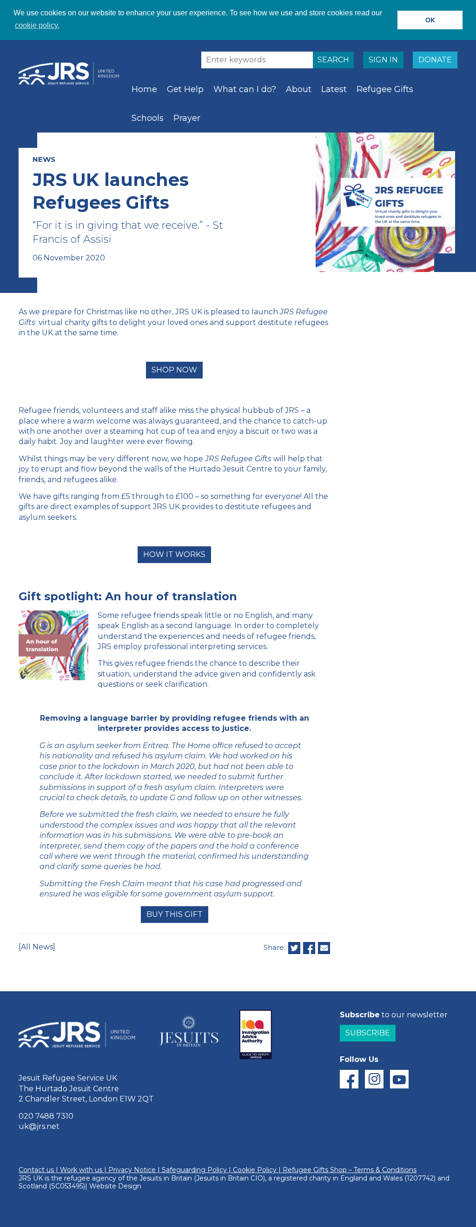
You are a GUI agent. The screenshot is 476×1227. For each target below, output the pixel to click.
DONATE (435, 59)
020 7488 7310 (46, 1116)
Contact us (36, 1170)
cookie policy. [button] (37, 25)
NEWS (44, 159)
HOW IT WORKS (174, 554)
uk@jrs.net (39, 1126)
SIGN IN (383, 59)
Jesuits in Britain (165, 1178)
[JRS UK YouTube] (399, 1079)
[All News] (37, 946)
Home (144, 89)
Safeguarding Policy (194, 1170)
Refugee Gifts (385, 89)
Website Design (115, 1186)
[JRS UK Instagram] (374, 1079)
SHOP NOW (174, 369)
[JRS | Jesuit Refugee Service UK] (72, 73)
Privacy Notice (132, 1170)
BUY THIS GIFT (174, 914)
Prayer (186, 118)
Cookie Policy (255, 1170)
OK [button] (430, 20)
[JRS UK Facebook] (349, 1079)
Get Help (185, 89)
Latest (334, 89)
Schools (148, 118)
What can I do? (244, 89)
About (298, 89)
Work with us (81, 1170)
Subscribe (367, 1032)
